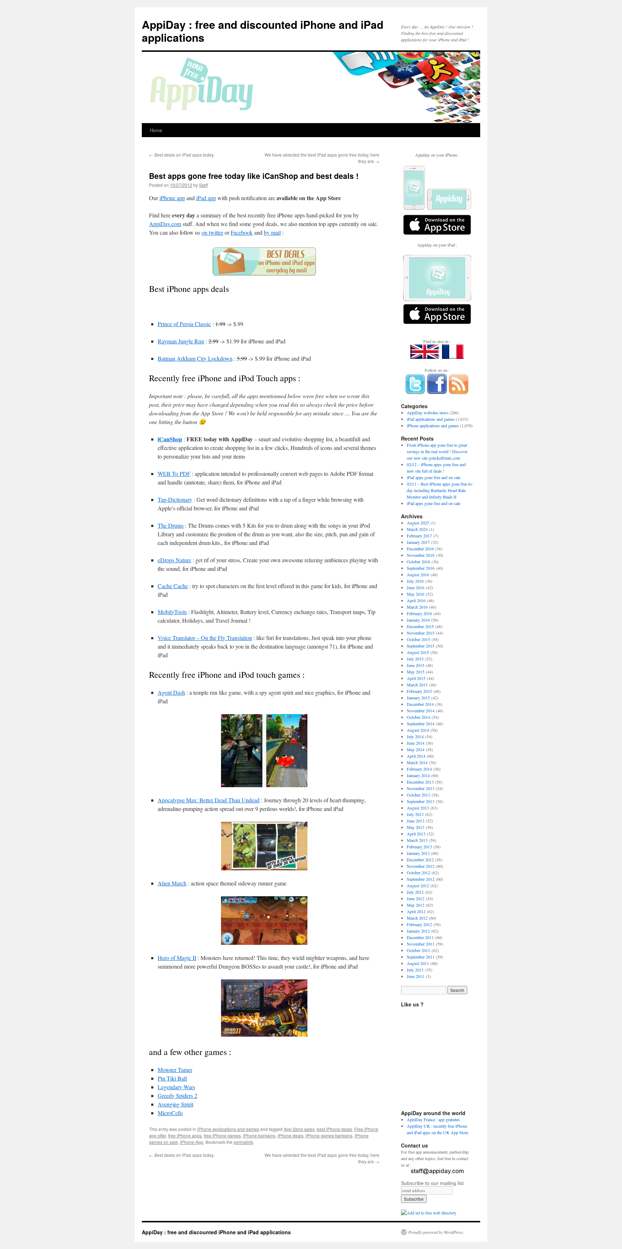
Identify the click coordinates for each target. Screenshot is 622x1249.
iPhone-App (191, 1142)
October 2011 (418, 950)
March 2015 (417, 684)
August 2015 (418, 652)
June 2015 (415, 665)
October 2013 (418, 795)
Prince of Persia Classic (184, 324)
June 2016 (415, 587)
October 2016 (418, 561)
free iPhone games (222, 1135)
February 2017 (419, 535)
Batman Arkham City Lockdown (195, 358)
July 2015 (415, 659)
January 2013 (418, 853)
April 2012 (416, 911)
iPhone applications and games (228, 1129)
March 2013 (417, 840)
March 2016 (417, 607)
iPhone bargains (259, 1135)
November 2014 (420, 710)
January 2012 (418, 931)
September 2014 (420, 723)
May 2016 (415, 594)
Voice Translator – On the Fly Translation (205, 637)
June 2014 (415, 743)
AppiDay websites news (428, 412)
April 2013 (416, 834)
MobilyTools (172, 612)
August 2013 (418, 808)
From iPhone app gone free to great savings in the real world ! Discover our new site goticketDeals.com (437, 451)
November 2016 (420, 555)
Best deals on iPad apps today (181, 155)
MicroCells (170, 1113)
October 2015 (418, 639)
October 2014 (418, 717)
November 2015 (420, 633)
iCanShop (170, 439)
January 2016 (418, 620)
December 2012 (420, 859)
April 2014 (416, 756)
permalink (243, 1142)
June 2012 (415, 898)
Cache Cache (173, 586)
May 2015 (415, 672)
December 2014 (420, 704)
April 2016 (416, 600)
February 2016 (419, 613)
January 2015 (418, 697)
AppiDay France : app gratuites (433, 1119)
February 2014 (419, 769)
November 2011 (420, 944)
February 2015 (419, 691)
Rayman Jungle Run (181, 341)
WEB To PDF (174, 473)
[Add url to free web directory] (428, 1213)
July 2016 (415, 581)
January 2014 (418, 775)
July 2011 (415, 970)
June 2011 (415, 976)
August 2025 (418, 523)
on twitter (212, 232)
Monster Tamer (175, 1069)
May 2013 (415, 827)
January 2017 (418, 542)
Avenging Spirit (175, 1104)
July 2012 (415, 892)
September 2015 (420, 646)
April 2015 (416, 678)
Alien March (172, 883)
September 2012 (420, 879)
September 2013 (420, 801)
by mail (272, 232)
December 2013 (420, 782)
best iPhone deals (334, 1129)
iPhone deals (290, 1135)
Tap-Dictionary (175, 499)
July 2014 (415, 736)
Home (156, 130)
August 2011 (418, 963)
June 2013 (415, 821)
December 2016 (420, 548)
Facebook (242, 232)
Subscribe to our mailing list (432, 1183)
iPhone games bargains (329, 1135)
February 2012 (419, 924)
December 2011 (420, 937)
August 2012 (418, 885)
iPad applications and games (431, 419)
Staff (203, 185)
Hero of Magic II (177, 957)
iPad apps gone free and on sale (433, 477)
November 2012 (420, 866)
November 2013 (420, 788)
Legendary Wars (176, 1087)
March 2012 (417, 918)
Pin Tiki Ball (172, 1078)
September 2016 (420, 568)
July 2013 (415, 814)
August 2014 (418, 730)
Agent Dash (171, 692)
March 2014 (417, 762)
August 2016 (418, 574)
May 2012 (415, 905)
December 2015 (420, 626)
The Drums (171, 525)
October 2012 (418, 872)
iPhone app (172, 198)
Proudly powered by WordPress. (436, 1232)
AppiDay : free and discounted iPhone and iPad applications (262, 31)
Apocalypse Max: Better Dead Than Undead (209, 800)
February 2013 (419, 846)
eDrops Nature (174, 560)
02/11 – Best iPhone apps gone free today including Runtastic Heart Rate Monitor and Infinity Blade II (440, 490)
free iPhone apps (185, 1135)
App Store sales (299, 1129)
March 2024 (417, 529)
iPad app (206, 198)
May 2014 (415, 749)
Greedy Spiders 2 (177, 1095)
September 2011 (420, 957)
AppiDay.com (165, 223)
